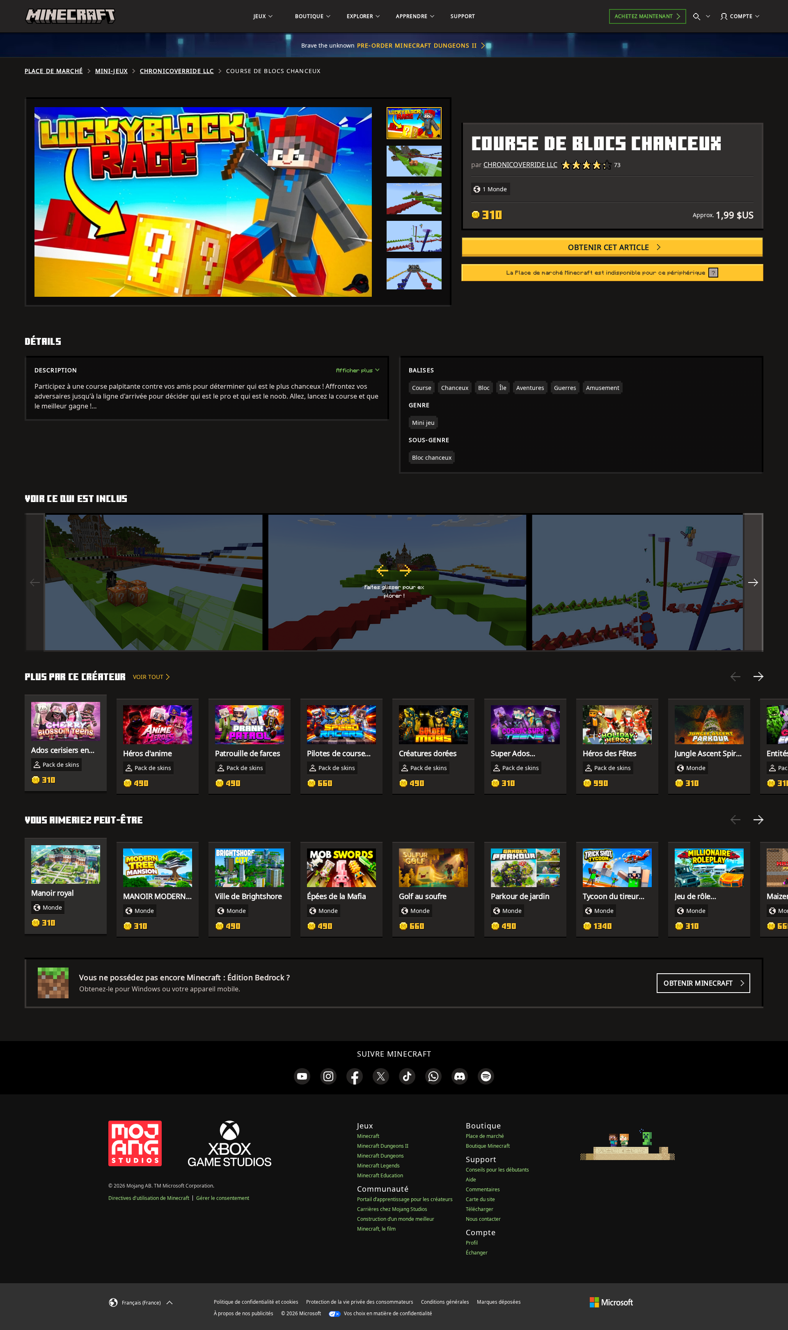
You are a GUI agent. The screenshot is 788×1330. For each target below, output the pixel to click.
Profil (472, 1242)
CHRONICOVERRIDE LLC (177, 71)
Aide (471, 1179)
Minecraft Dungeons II (382, 1145)
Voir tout (148, 677)
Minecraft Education (380, 1175)
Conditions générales (445, 1302)
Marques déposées (499, 1302)
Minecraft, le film (376, 1228)
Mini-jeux (111, 71)
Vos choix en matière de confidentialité (387, 1313)
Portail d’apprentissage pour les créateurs (405, 1199)
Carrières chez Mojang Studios (392, 1209)
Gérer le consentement (222, 1198)
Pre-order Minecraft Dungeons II (417, 45)
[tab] (414, 123)
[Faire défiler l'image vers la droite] (753, 582)
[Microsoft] (611, 1301)
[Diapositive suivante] (758, 676)
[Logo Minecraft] (70, 16)
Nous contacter (483, 1218)
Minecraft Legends (378, 1165)
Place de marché (54, 71)
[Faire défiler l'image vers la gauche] (35, 582)
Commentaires (483, 1189)
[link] (302, 1076)
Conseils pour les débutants (497, 1169)
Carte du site (480, 1199)
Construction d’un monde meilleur (395, 1218)
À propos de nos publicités (243, 1313)
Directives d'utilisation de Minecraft (148, 1198)
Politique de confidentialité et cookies (256, 1302)
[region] (394, 582)
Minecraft (368, 1136)
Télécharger (479, 1209)
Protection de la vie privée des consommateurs (359, 1302)
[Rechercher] (703, 16)
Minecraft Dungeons (380, 1155)
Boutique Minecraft (488, 1145)
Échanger (477, 1252)
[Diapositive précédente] (735, 676)
